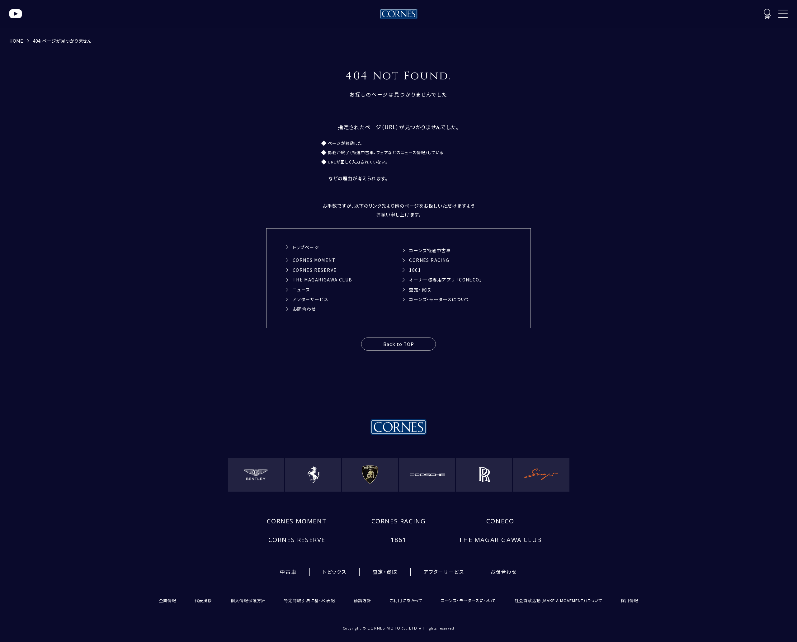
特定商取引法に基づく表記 (309, 600)
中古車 (288, 571)
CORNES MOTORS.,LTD (392, 628)
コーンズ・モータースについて (439, 299)
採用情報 (629, 600)
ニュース (301, 289)
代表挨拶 (203, 600)
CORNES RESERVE (315, 270)
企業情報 (167, 600)
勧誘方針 (362, 600)
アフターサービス (310, 299)
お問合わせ (304, 309)
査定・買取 (420, 289)
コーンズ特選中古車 (430, 250)
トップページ (306, 247)
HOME (16, 40)
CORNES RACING (429, 260)
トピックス (334, 571)
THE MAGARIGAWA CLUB (322, 279)
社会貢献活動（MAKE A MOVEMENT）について (558, 600)
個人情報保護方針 (248, 600)
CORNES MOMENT (314, 260)
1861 (415, 270)
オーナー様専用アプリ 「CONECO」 (445, 279)
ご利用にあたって (406, 600)
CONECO (500, 521)
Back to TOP (398, 344)
